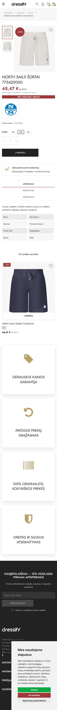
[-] (4, 140)
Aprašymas (28, 184)
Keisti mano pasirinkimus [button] (34, 701)
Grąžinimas (28, 197)
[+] (16, 140)
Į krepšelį (20, 152)
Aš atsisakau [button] (34, 695)
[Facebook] (2, 655)
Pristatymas (28, 190)
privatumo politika (38, 610)
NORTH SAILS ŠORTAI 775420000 (18, 323)
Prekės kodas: (7, 123)
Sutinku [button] (34, 690)
